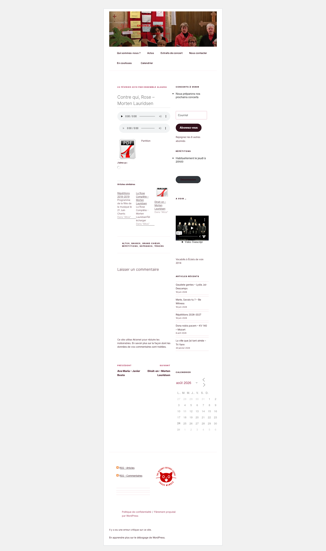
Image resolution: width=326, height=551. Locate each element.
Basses (136, 243)
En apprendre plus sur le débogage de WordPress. (137, 537)
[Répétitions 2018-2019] (126, 203)
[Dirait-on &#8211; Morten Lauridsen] (162, 192)
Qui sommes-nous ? (129, 53)
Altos (126, 243)
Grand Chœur (151, 243)
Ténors (159, 246)
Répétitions (130, 246)
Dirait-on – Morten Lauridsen (160, 205)
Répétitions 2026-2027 (188, 314)
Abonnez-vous (189, 127)
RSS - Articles (126, 467)
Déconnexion (188, 179)
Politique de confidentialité (136, 511)
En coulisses (124, 63)
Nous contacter (198, 53)
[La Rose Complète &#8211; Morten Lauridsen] (145, 207)
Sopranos (146, 246)
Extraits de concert (172, 53)
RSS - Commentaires (130, 475)
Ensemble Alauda (150, 25)
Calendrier (147, 63)
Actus (150, 53)
